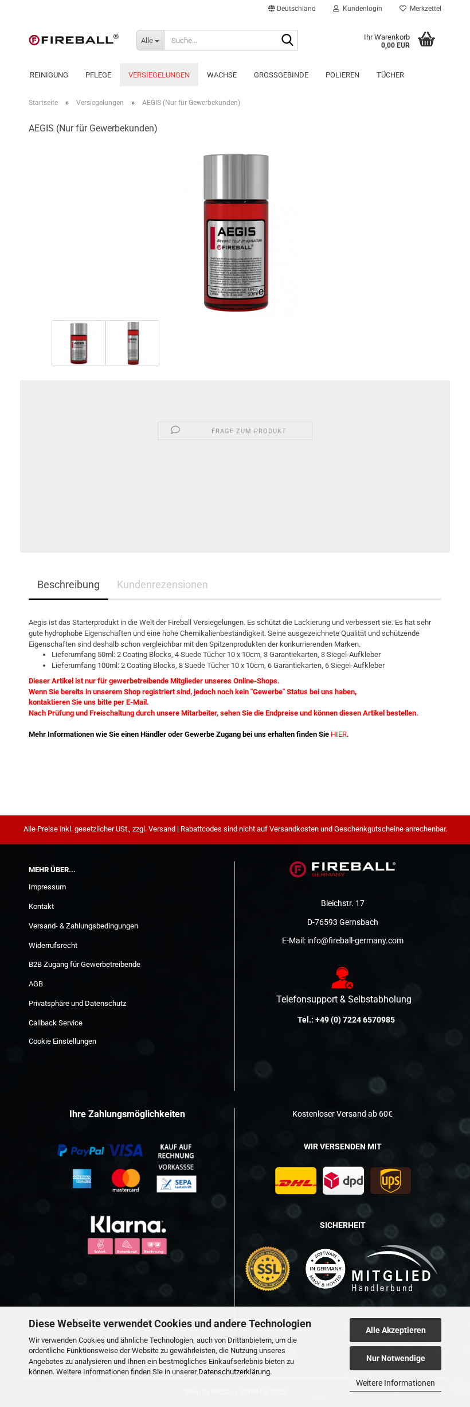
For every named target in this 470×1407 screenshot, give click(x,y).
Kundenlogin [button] (360, 9)
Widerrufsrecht (53, 945)
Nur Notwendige (395, 1358)
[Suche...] (287, 40)
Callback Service (56, 1023)
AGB (36, 984)
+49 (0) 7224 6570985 (355, 1019)
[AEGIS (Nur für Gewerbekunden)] (235, 231)
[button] (292, 8)
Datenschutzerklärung (234, 1371)
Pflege (98, 75)
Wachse (222, 75)
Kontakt (41, 906)
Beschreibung (68, 584)
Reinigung (49, 75)
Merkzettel (423, 9)
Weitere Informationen (395, 1382)
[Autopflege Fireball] (74, 40)
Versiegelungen (159, 75)
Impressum (47, 887)
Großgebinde (281, 75)
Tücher (390, 75)
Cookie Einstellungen (62, 1041)
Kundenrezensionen (162, 584)
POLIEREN (342, 75)
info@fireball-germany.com (355, 940)
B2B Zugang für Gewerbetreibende (84, 964)
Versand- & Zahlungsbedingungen (83, 926)
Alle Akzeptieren (396, 1330)
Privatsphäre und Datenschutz (77, 1003)
